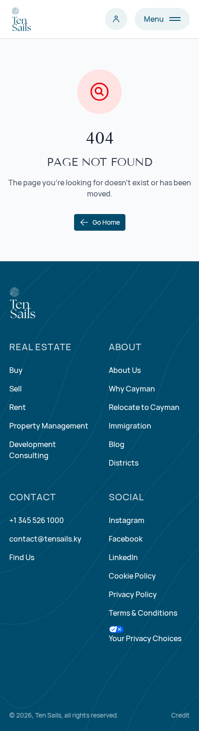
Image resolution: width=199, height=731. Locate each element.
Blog (116, 444)
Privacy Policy (133, 594)
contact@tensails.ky (45, 539)
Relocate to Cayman (144, 407)
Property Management (48, 426)
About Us (125, 370)
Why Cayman (132, 389)
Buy (16, 370)
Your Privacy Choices (145, 638)
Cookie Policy (132, 576)
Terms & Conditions (143, 613)
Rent (17, 407)
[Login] (116, 19)
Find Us (21, 557)
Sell (15, 389)
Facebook (126, 539)
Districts (123, 463)
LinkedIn (123, 557)
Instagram (126, 520)
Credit (180, 715)
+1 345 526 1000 (36, 520)
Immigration (130, 426)
